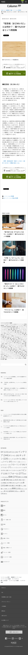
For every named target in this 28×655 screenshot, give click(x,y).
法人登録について (5, 620)
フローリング (18, 464)
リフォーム (16, 473)
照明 (16, 488)
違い (18, 491)
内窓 (6, 477)
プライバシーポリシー (5, 601)
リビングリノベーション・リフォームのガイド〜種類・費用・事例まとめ (14, 331)
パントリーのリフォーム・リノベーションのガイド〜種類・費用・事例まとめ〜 (14, 330)
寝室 (6, 483)
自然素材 (13, 491)
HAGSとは (3, 587)
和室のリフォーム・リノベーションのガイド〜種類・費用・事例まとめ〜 (14, 352)
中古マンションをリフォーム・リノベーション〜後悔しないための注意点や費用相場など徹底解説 (14, 326)
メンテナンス (21, 467)
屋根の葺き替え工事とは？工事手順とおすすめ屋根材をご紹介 (14, 420)
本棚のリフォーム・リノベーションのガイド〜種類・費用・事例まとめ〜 (14, 349)
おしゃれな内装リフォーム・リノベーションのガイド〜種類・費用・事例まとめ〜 (14, 338)
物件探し (23, 488)
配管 (5, 493)
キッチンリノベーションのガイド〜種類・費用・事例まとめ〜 (14, 328)
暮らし (22, 485)
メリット (14, 467)
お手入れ (13, 452)
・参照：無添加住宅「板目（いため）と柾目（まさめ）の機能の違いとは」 (13, 162)
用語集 (16, 198)
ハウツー (16, 462)
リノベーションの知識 (5, 579)
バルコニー (6, 465)
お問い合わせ (4, 615)
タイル (20, 458)
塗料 (21, 477)
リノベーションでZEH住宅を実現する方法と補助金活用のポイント (14, 415)
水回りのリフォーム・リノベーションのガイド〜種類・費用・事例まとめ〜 (14, 340)
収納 (13, 476)
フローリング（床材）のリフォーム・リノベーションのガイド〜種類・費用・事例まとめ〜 (14, 333)
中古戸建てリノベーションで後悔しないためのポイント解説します (14, 432)
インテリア (22, 580)
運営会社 (3, 611)
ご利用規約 (3, 606)
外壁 (12, 480)
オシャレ (14, 455)
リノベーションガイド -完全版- (6, 322)
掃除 (8, 485)
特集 (2, 582)
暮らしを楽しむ (6, 489)
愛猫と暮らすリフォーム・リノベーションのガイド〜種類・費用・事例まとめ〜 (14, 354)
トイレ (7, 461)
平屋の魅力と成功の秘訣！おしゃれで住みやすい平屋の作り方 (14, 438)
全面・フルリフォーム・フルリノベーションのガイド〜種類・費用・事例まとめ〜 (14, 327)
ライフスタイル (15, 470)
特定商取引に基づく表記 (6, 597)
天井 (18, 480)
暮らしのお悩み (4, 580)
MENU (19, 6)
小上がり (18, 483)
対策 (11, 483)
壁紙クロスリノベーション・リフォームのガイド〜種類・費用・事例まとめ (14, 339)
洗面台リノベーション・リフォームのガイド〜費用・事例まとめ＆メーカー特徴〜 (14, 342)
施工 (15, 485)
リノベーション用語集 (9, 196)
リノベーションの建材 (14, 580)
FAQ (2, 592)
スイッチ (12, 459)
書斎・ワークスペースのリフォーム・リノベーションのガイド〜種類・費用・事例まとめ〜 (14, 348)
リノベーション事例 (5, 577)
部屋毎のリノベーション (16, 577)
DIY (4, 451)
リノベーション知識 (9, 198)
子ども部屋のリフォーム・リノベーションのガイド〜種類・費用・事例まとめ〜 (14, 351)
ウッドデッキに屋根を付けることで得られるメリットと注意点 (14, 426)
